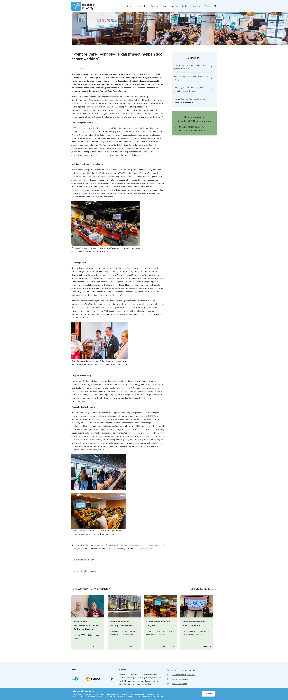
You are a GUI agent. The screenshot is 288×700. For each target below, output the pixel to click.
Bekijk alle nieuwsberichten (202, 589)
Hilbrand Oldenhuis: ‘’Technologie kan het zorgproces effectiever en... (189, 100)
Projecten (142, 6)
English (208, 6)
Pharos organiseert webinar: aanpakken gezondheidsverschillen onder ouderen (189, 89)
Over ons (131, 6)
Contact (185, 6)
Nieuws (165, 6)
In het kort (196, 6)
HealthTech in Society (100, 419)
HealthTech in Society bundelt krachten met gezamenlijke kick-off (190, 67)
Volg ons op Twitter (179, 684)
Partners (154, 6)
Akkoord (208, 694)
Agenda (174, 6)
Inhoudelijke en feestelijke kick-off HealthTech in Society (191, 78)
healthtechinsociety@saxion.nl (192, 130)
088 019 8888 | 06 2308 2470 (191, 127)
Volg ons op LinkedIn (180, 679)
